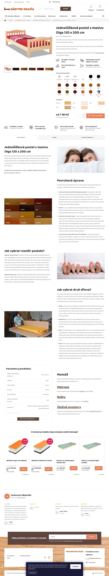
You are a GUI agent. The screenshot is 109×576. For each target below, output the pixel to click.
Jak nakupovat (7, 2)
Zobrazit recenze (21, 497)
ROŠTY (86, 401)
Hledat (65, 9)
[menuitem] (13, 16)
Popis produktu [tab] (21, 137)
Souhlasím (75, 567)
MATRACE (82, 391)
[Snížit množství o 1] (83, 117)
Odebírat (91, 537)
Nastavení (33, 573)
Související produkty (87, 137)
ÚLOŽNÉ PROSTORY (95, 411)
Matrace (63, 387)
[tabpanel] (16, 456)
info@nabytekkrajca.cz (94, 559)
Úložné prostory (69, 407)
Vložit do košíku (97, 116)
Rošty (61, 397)
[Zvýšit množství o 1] (83, 115)
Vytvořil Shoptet (99, 573)
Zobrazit (23, 469)
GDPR (28, 2)
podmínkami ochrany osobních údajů (73, 541)
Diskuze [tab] (54, 137)
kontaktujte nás (99, 53)
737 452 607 (91, 563)
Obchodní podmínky (19, 2)
